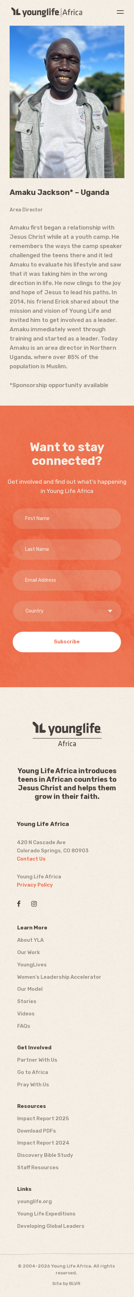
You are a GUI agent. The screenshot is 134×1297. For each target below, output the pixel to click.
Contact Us (31, 859)
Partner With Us (37, 1060)
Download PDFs (36, 1131)
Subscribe (67, 642)
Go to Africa (32, 1072)
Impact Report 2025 (43, 1118)
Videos (26, 1014)
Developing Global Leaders (51, 1226)
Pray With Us (33, 1085)
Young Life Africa (46, 12)
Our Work (28, 952)
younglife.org (34, 1201)
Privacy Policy (35, 885)
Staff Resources (38, 1167)
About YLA (30, 940)
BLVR (74, 1283)
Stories (26, 1001)
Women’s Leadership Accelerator (59, 977)
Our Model (30, 989)
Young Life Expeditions (46, 1214)
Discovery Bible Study (45, 1155)
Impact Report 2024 (43, 1143)
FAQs (23, 1026)
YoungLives (32, 965)
